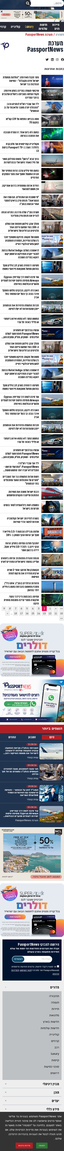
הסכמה (42, 1145)
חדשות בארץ (51, 1022)
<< (61, 608)
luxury (55, 1054)
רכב (56, 1047)
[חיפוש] (27, 3)
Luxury (29, 27)
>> (61, 618)
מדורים (54, 987)
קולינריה (15, 27)
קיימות (55, 1060)
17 (21, 613)
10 (61, 613)
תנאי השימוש (26, 970)
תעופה (55, 1002)
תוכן (56, 1092)
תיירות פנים (55, 27)
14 (38, 613)
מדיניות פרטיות (24, 1145)
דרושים (54, 1073)
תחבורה (54, 996)
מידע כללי (52, 1109)
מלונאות (54, 1015)
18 (15, 613)
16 (27, 613)
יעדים (55, 1100)
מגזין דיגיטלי (51, 1084)
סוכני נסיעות (51, 1067)
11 (56, 613)
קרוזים (55, 1041)
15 (33, 613)
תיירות (55, 1009)
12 (50, 613)
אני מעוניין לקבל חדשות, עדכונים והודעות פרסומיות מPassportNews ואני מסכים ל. (35, 970)
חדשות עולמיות (43, 27)
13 (44, 613)
